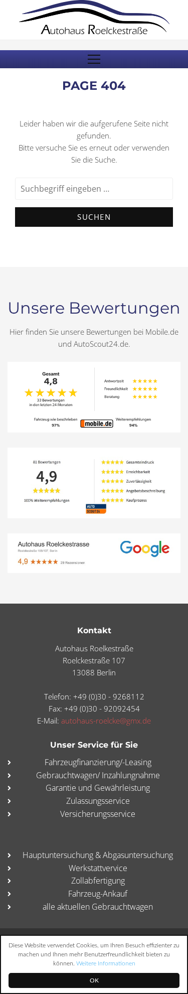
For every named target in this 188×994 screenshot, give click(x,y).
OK (94, 980)
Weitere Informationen (105, 963)
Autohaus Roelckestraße (94, 17)
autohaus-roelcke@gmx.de (106, 721)
